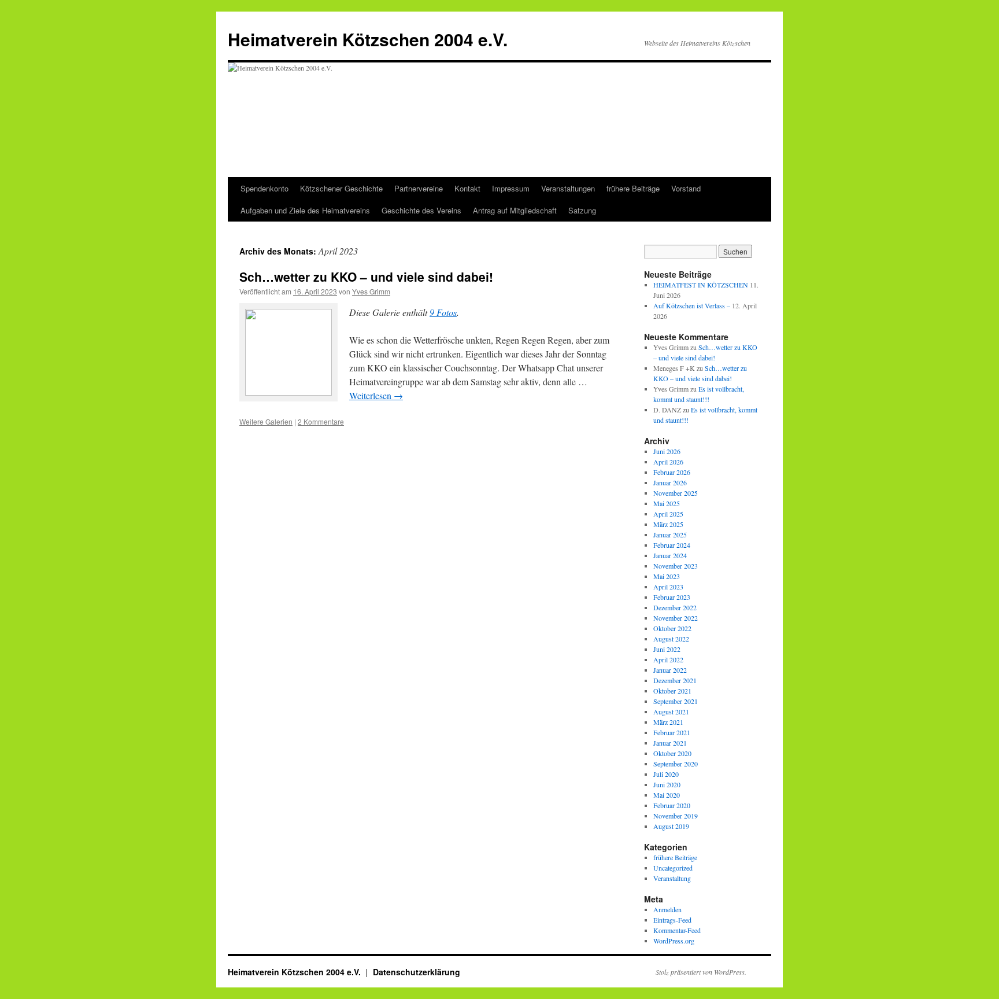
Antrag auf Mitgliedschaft (515, 210)
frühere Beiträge (633, 188)
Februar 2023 (671, 597)
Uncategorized (673, 867)
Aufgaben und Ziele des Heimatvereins (305, 210)
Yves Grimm (371, 291)
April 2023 (668, 586)
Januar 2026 (670, 482)
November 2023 (675, 565)
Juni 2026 (666, 451)
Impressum (511, 188)
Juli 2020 (666, 774)
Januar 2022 (670, 669)
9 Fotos (443, 312)
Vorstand (686, 188)
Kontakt (467, 188)
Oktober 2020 (672, 753)
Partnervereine (418, 188)
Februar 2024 (671, 545)
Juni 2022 (666, 649)
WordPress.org (673, 940)
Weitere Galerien (266, 421)
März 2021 (668, 722)
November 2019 (675, 815)
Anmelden (667, 909)
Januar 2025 (670, 534)
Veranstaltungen (568, 188)
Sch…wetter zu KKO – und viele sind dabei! (366, 276)
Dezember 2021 (675, 680)
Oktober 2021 (672, 690)
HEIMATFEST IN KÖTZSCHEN (700, 284)
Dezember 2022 (675, 607)
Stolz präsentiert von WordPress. (701, 971)
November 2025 (675, 492)
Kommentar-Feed (677, 930)
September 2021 (675, 701)
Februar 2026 (671, 472)
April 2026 (668, 461)
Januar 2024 (670, 555)
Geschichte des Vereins (421, 210)
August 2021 (671, 711)
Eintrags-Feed (672, 919)
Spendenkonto (264, 188)
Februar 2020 (671, 805)
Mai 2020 (666, 794)
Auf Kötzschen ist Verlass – (691, 305)
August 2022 (671, 638)
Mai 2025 (666, 503)
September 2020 (675, 763)
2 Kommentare (321, 421)
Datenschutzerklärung (416, 972)
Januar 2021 (670, 742)
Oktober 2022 (672, 628)
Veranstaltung (672, 878)
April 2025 (668, 513)
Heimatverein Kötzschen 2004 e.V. (368, 39)
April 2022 (668, 659)
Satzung (582, 210)
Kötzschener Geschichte (341, 188)
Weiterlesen (376, 395)
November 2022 (675, 617)
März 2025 (668, 524)
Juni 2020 (666, 784)
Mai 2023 (666, 576)
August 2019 (671, 826)
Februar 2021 (671, 732)
